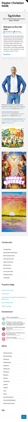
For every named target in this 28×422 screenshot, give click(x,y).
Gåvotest (19, 115)
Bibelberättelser (7, 362)
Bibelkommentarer (6, 113)
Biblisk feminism (7, 265)
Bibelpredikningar (7, 356)
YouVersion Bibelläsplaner (9, 400)
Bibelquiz (15, 337)
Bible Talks (10, 120)
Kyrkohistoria (8, 33)
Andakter (5, 384)
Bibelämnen (6, 365)
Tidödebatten (6, 277)
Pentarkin (21, 58)
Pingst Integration (6, 108)
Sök (24, 416)
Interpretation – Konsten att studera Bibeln (14, 324)
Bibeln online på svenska (9, 255)
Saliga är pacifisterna (8, 262)
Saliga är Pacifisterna (6, 306)
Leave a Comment (18, 33)
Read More (6, 54)
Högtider (5, 387)
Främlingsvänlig (7, 249)
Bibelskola (5, 375)
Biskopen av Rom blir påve (12, 27)
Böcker (5, 393)
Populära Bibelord (14, 317)
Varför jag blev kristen (8, 258)
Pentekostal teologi (8, 274)
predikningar (21, 113)
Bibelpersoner (6, 368)
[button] (24, 10)
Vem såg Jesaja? (5, 293)
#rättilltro (21, 108)
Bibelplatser (6, 371)
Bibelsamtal (6, 359)
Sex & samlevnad (7, 268)
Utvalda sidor (7, 242)
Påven (16, 58)
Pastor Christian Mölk (13, 4)
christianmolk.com (10, 122)
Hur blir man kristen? (8, 271)
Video (4, 390)
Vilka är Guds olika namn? (8, 290)
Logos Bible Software (8, 397)
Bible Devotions (19, 120)
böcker (8, 115)
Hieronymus (10, 58)
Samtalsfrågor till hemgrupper (10, 252)
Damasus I (4, 58)
